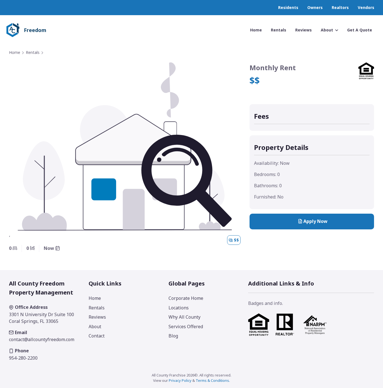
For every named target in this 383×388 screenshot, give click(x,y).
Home (14, 52)
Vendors (366, 7)
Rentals (33, 52)
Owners (315, 7)
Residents (288, 7)
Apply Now (315, 221)
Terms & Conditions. (213, 380)
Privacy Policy (180, 380)
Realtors (340, 7)
